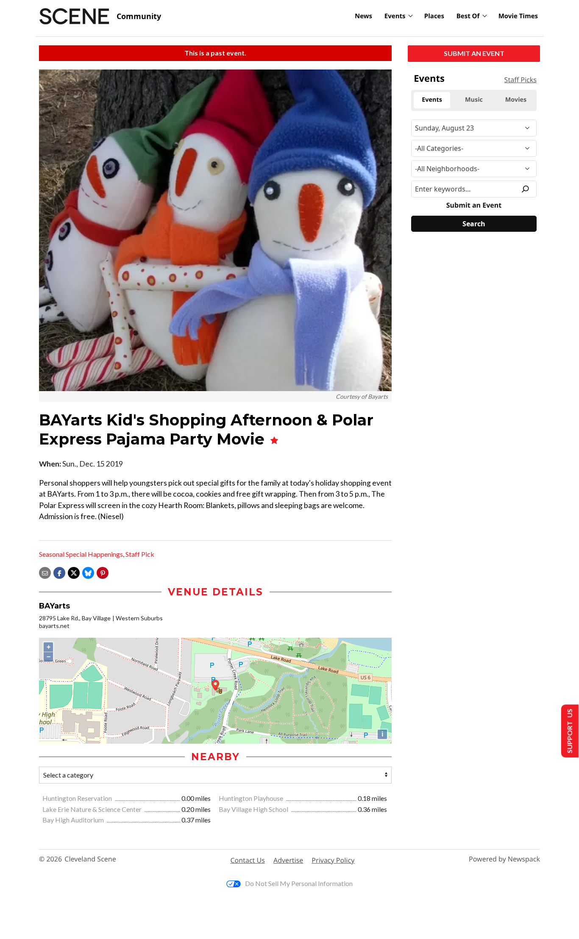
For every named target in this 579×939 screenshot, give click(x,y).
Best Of (468, 16)
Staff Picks (520, 79)
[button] (103, 572)
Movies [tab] (515, 100)
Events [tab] (432, 100)
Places (434, 16)
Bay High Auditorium (73, 820)
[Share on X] (74, 572)
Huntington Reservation (77, 798)
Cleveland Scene (90, 859)
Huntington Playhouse (251, 798)
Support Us (569, 731)
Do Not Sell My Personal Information (299, 883)
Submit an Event (474, 53)
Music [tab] (474, 100)
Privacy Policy (333, 860)
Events (395, 16)
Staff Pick (139, 554)
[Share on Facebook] (59, 572)
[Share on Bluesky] (88, 572)
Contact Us (248, 860)
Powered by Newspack (504, 859)
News (363, 16)
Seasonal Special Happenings (81, 554)
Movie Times (518, 16)
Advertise (288, 860)
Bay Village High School (254, 809)
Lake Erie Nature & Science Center (92, 809)
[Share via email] (45, 572)
